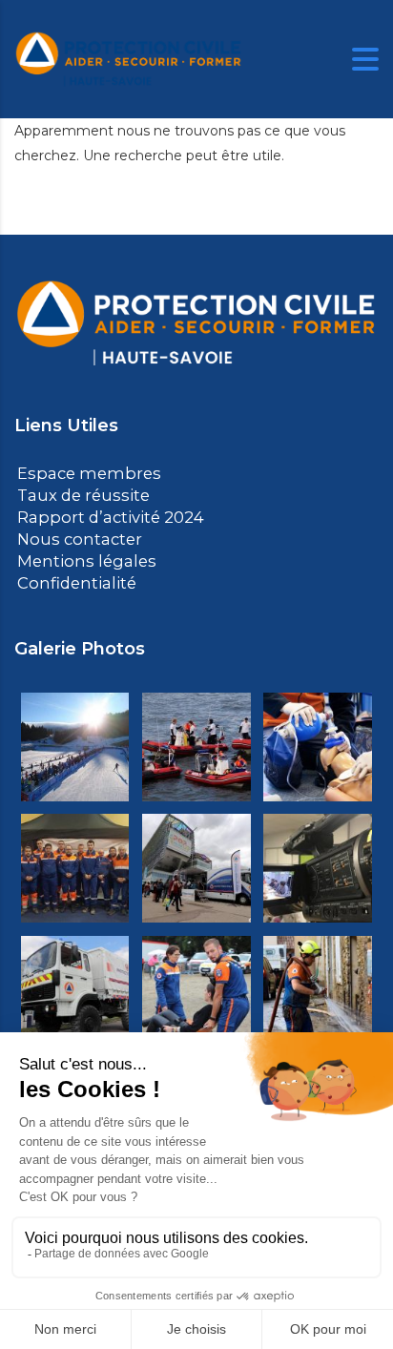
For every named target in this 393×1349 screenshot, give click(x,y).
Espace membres (82, 473)
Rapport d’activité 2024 (101, 515)
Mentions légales (78, 557)
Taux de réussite (75, 494)
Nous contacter (74, 536)
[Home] (128, 58)
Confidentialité (70, 578)
